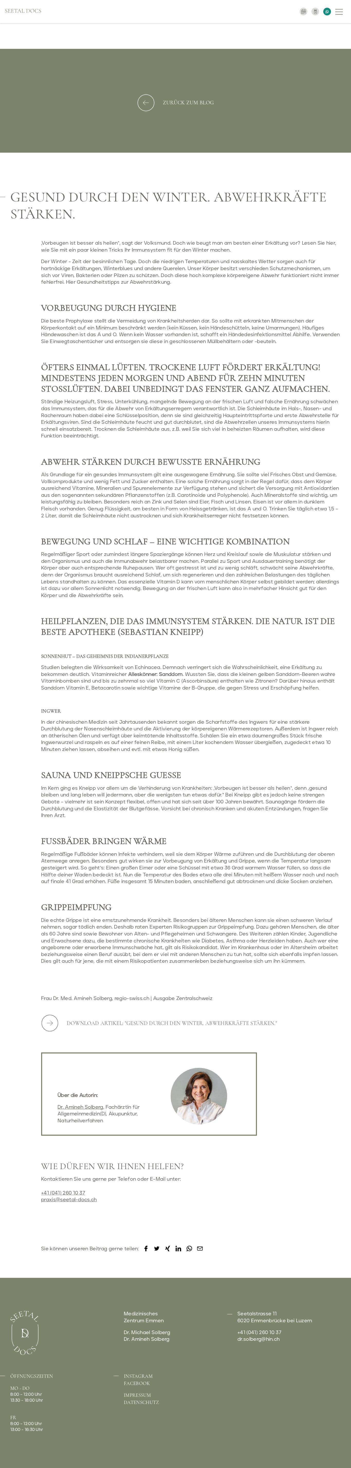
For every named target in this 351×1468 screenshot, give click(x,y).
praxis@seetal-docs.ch (69, 1199)
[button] (339, 11)
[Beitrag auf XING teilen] (167, 1251)
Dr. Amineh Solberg (80, 1107)
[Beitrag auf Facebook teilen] (146, 1251)
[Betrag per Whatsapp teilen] (189, 1251)
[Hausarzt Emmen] (23, 12)
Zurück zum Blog (188, 102)
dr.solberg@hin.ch (258, 1339)
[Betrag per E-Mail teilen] (200, 1251)
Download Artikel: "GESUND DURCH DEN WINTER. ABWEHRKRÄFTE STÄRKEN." (172, 1023)
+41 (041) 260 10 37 (63, 1193)
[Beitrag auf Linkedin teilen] (178, 1251)
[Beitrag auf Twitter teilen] (157, 1251)
